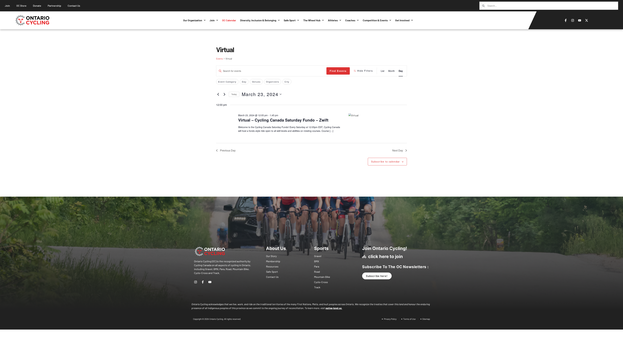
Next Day (397, 150)
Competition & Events (375, 20)
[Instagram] (573, 20)
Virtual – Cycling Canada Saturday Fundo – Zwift (283, 120)
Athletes (333, 20)
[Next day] (224, 94)
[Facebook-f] (566, 20)
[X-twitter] (587, 20)
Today (234, 94)
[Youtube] (580, 20)
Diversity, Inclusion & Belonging (258, 20)
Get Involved (402, 20)
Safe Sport (290, 20)
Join (212, 20)
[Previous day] (218, 94)
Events (219, 58)
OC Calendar (229, 20)
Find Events (338, 70)
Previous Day (228, 150)
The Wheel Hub (311, 20)
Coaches (350, 20)
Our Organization (192, 20)
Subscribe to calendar (385, 161)
